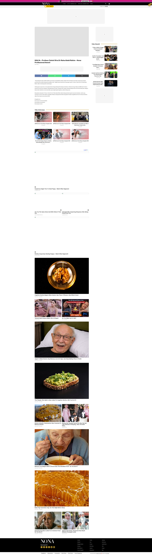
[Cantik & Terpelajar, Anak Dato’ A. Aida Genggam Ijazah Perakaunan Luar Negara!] (110, 57)
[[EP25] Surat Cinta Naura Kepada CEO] (43, 117)
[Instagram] (101, 6)
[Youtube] (105, 6)
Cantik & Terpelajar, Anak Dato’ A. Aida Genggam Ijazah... (98, 57)
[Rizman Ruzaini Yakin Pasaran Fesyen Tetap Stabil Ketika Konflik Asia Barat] (110, 83)
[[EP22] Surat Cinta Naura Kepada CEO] (80, 134)
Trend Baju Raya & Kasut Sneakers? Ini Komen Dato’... (98, 66)
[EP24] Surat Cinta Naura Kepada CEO (61, 123)
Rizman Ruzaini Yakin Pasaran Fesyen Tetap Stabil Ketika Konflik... (98, 83)
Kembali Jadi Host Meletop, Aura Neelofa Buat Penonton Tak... (98, 74)
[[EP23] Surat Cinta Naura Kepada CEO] (61, 134)
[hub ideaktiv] (109, 3)
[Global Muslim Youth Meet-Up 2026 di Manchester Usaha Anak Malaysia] (80, 117)
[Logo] (46, 4)
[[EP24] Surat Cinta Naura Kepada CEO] (61, 117)
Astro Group (107, 553)
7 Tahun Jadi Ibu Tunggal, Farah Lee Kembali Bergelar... (98, 49)
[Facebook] (100, 6)
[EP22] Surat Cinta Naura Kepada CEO (80, 140)
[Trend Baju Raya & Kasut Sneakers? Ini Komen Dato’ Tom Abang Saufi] (110, 66)
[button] (105, 3)
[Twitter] (103, 6)
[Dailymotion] (107, 6)
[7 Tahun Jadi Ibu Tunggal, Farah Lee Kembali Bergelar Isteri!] (110, 49)
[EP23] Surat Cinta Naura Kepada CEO (61, 140)
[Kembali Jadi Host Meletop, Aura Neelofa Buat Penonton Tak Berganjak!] (110, 75)
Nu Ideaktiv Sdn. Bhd (98, 553)
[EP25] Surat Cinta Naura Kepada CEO (43, 123)
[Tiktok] (104, 6)
